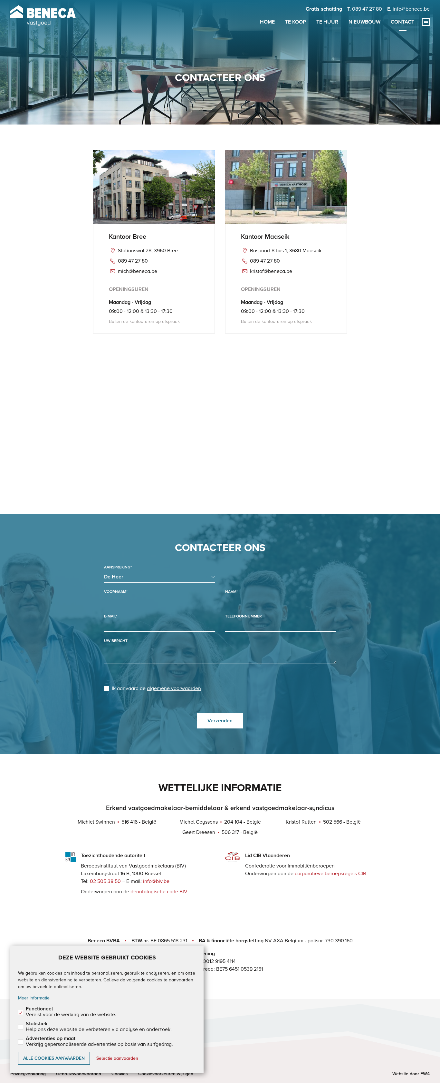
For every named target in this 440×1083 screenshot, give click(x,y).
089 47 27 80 (364, 9)
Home (267, 22)
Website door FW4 (411, 1074)
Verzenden (220, 720)
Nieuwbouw (364, 22)
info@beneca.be (408, 9)
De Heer (113, 577)
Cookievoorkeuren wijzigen (165, 1074)
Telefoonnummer (243, 616)
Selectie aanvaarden (117, 1058)
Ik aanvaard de (156, 688)
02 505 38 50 (105, 881)
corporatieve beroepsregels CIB (330, 873)
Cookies (119, 1074)
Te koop (295, 22)
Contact (402, 22)
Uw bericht (116, 640)
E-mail (110, 616)
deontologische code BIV (158, 891)
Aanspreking (117, 567)
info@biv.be (156, 881)
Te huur (327, 22)
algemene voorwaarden (174, 688)
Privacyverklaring (28, 1074)
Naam (230, 591)
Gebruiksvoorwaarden (78, 1074)
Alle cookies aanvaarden (54, 1058)
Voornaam (115, 591)
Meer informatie (34, 998)
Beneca (43, 15)
